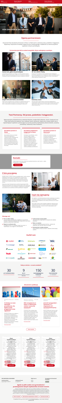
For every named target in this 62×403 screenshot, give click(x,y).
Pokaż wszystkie (31, 329)
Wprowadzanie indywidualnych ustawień (30, 396)
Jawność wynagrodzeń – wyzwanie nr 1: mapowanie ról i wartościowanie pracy (50, 305)
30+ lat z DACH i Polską (38, 72)
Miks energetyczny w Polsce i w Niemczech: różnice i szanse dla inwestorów (30, 305)
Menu (60, 4)
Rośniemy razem (36, 99)
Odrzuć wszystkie (17, 396)
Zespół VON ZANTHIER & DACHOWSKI (13, 99)
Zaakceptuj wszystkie (44, 396)
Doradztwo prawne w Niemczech (49, 131)
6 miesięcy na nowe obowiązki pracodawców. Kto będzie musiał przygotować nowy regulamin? (10, 306)
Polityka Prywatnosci (11, 362)
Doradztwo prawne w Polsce (10, 131)
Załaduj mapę (11, 365)
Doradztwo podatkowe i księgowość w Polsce (31, 131)
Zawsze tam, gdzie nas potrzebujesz (12, 72)
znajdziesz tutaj (31, 400)
